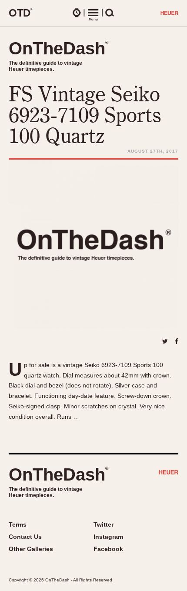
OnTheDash (58, 48)
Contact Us (25, 536)
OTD (21, 12)
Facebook (108, 548)
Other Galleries (31, 548)
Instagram (108, 536)
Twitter (104, 524)
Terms (18, 524)
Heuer (168, 473)
